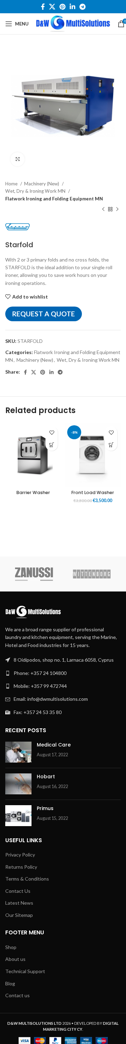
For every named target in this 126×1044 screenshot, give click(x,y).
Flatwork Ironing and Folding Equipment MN (54, 198)
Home (12, 183)
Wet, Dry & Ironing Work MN (35, 191)
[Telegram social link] (82, 6)
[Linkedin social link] (72, 6)
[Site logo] (73, 23)
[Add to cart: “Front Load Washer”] (111, 445)
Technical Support (25, 971)
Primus (45, 808)
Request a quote (43, 314)
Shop (10, 947)
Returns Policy (21, 867)
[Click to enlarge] (17, 159)
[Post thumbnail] (18, 752)
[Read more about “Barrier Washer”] (52, 445)
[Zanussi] (34, 574)
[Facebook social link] (43, 6)
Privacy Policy (20, 855)
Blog (10, 983)
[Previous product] (103, 209)
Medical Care (54, 744)
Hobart (46, 776)
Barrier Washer (33, 492)
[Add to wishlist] (52, 432)
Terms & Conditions (27, 879)
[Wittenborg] (92, 574)
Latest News (19, 903)
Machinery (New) (42, 183)
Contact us (17, 995)
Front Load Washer (92, 492)
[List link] (63, 673)
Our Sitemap (19, 915)
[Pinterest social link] (62, 6)
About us (15, 959)
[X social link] (52, 6)
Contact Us (17, 891)
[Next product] (117, 209)
